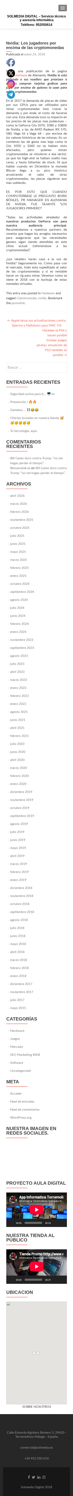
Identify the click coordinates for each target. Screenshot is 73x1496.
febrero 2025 (19, 567)
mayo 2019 (18, 848)
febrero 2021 (19, 736)
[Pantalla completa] (62, 1223)
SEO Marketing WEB (25, 1054)
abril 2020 (17, 760)
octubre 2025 (19, 527)
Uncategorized (20, 1070)
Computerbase (16, 75)
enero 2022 (18, 704)
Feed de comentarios (25, 1109)
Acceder (16, 1093)
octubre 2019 (19, 808)
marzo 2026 (18, 503)
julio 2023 (17, 664)
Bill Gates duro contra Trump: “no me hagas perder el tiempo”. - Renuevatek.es (36, 463)
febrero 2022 (19, 696)
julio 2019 (17, 832)
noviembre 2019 (21, 800)
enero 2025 (18, 575)
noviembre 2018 (21, 896)
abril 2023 (17, 672)
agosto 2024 (19, 599)
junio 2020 (17, 752)
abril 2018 (17, 952)
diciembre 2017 (21, 984)
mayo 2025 (18, 551)
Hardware (48, 293)
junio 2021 (17, 720)
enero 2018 (18, 976)
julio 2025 (17, 535)
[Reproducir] (12, 1223)
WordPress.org (20, 1117)
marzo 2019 (18, 864)
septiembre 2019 (22, 816)
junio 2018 (17, 936)
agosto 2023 (19, 656)
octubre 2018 (19, 904)
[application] (36, 1209)
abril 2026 (17, 495)
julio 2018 (17, 928)
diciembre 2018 (21, 888)
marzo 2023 (18, 680)
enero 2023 (18, 688)
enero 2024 (18, 631)
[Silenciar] (55, 1223)
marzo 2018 (18, 960)
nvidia (42, 298)
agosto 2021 (19, 712)
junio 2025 (17, 543)
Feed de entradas (22, 1101)
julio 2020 (17, 744)
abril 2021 (17, 728)
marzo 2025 (18, 559)
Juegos (15, 1038)
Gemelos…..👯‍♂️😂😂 (24, 410)
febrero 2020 (19, 776)
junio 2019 (17, 840)
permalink (18, 303)
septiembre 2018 (22, 912)
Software (16, 1062)
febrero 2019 (19, 872)
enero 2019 (18, 880)
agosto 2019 (19, 824)
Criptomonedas (26, 298)
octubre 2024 (19, 583)
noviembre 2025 (21, 519)
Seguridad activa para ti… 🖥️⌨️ (32, 394)
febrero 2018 (19, 968)
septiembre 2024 (22, 591)
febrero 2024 (19, 623)
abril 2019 (17, 856)
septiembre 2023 (22, 647)
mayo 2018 (18, 944)
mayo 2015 (18, 1008)
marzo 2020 (18, 768)
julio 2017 (17, 1000)
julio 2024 (17, 607)
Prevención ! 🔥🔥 (23, 402)
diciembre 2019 (21, 792)
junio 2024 (17, 615)
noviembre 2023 (21, 639)
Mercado (16, 1046)
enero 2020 (18, 784)
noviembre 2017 (21, 992)
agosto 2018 (19, 920)
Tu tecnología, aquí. (24, 431)
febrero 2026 (19, 511)
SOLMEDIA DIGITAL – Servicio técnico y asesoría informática (36, 18)
